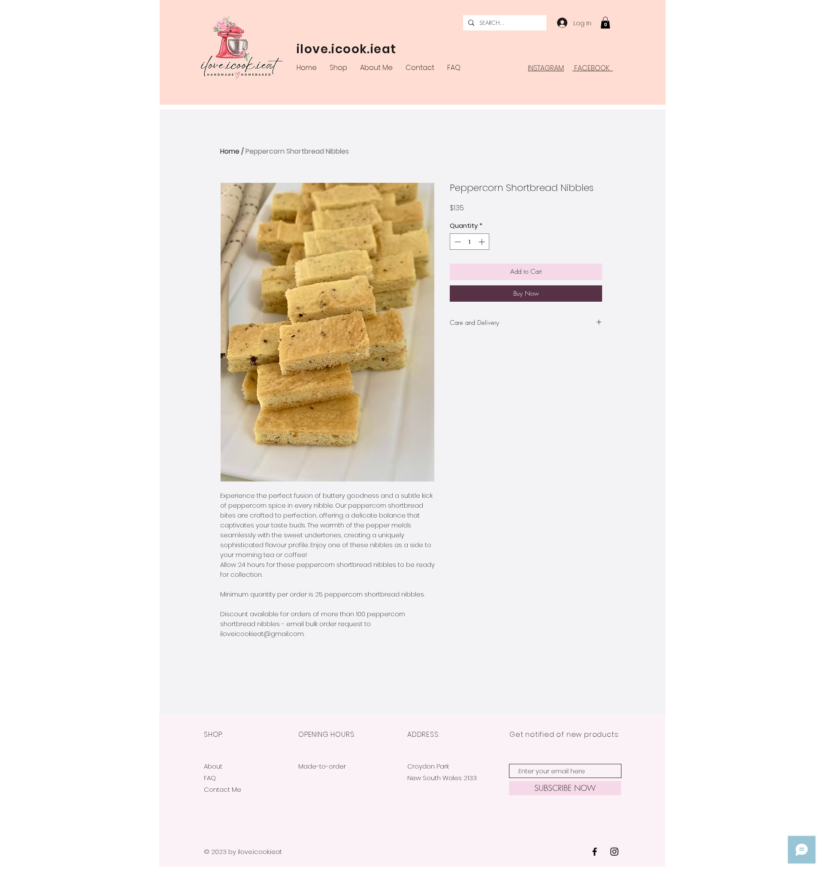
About (213, 766)
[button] (605, 22)
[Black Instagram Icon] (614, 851)
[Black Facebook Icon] (594, 851)
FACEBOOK (593, 68)
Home (229, 151)
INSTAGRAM (546, 68)
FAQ (210, 777)
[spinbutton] (470, 242)
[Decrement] (457, 242)
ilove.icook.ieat (346, 49)
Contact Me (222, 789)
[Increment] (482, 242)
